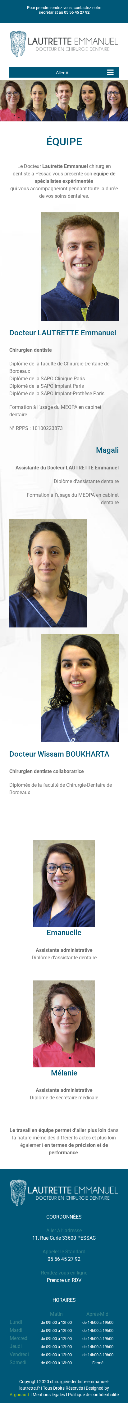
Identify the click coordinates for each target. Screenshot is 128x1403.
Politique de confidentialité (93, 1394)
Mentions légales (49, 1394)
